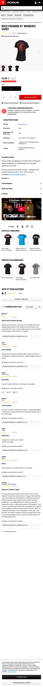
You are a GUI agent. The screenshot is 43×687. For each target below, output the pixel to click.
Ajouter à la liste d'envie (11, 103)
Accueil (4, 22)
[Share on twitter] (22, 226)
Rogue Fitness (22, 124)
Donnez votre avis (22, 33)
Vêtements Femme (19, 22)
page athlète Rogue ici (18, 174)
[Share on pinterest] (27, 226)
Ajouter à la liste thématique (30, 103)
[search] (21, 8)
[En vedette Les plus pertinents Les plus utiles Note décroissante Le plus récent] (33, 307)
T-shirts (27, 22)
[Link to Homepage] (13, 2)
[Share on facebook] (17, 226)
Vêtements (10, 22)
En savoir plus (12, 671)
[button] (3, 8)
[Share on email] (32, 226)
